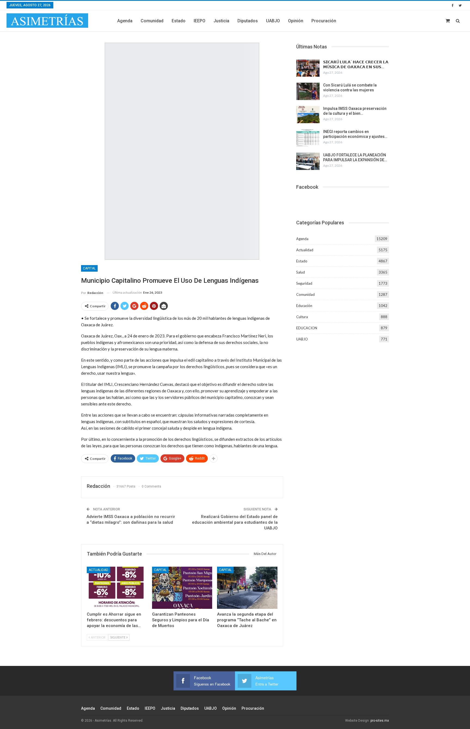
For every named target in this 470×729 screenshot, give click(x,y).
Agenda (124, 20)
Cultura (302, 317)
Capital (89, 268)
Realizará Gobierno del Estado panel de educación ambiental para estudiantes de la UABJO (235, 522)
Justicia (221, 20)
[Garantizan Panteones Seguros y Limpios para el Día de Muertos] (182, 588)
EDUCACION (306, 328)
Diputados (247, 20)
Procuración (323, 20)
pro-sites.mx (379, 720)
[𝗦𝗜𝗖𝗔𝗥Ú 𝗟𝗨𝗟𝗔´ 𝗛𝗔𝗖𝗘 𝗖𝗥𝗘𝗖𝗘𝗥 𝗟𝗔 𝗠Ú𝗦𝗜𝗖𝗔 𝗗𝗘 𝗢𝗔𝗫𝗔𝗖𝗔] (308, 68)
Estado (178, 20)
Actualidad (98, 570)
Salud (300, 272)
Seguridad (304, 283)
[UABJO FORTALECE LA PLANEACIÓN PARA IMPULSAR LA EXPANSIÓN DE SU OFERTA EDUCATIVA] (308, 161)
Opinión (295, 20)
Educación (304, 305)
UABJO (273, 20)
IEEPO (199, 20)
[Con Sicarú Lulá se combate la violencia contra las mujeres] (308, 91)
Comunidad (152, 20)
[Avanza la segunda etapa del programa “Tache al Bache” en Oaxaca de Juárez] (247, 588)
